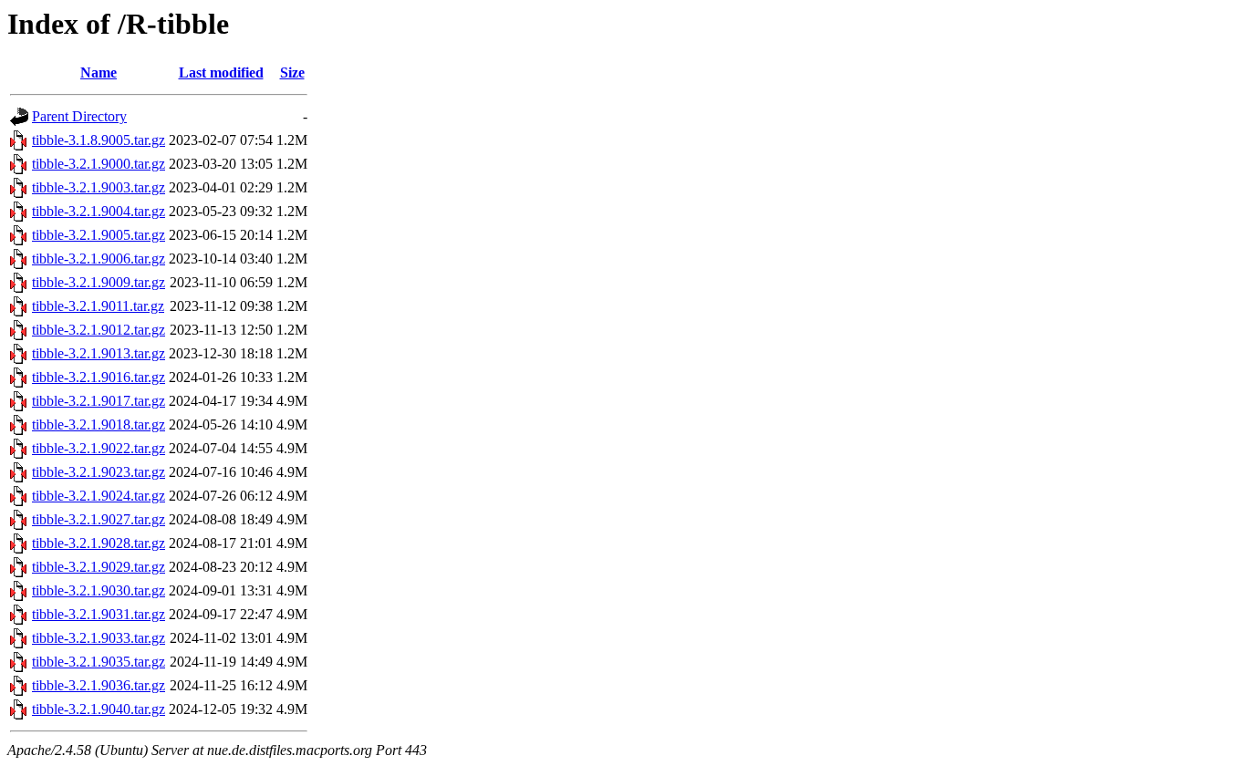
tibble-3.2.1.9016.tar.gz (98, 377)
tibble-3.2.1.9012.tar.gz (98, 329)
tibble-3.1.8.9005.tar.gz (98, 140)
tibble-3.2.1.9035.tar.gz (98, 661)
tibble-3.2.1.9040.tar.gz (98, 709)
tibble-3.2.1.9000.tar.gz (98, 163)
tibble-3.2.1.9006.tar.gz (98, 258)
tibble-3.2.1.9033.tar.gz (98, 638)
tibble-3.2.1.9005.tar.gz (98, 235)
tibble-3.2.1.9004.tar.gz (98, 211)
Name (98, 72)
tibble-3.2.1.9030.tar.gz (98, 590)
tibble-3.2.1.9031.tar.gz (98, 614)
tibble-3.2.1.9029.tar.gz (98, 566)
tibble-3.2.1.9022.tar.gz (98, 448)
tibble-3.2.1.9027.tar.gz (98, 519)
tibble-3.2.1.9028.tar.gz (98, 543)
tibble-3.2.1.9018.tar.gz (98, 424)
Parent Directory (79, 116)
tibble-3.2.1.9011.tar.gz (98, 306)
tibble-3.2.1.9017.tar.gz (98, 401)
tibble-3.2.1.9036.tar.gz (98, 685)
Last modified (221, 72)
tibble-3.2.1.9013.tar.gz (98, 353)
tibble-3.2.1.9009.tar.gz (98, 282)
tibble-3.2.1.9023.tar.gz (98, 472)
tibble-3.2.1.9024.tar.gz (98, 495)
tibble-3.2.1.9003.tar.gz (98, 187)
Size (292, 72)
